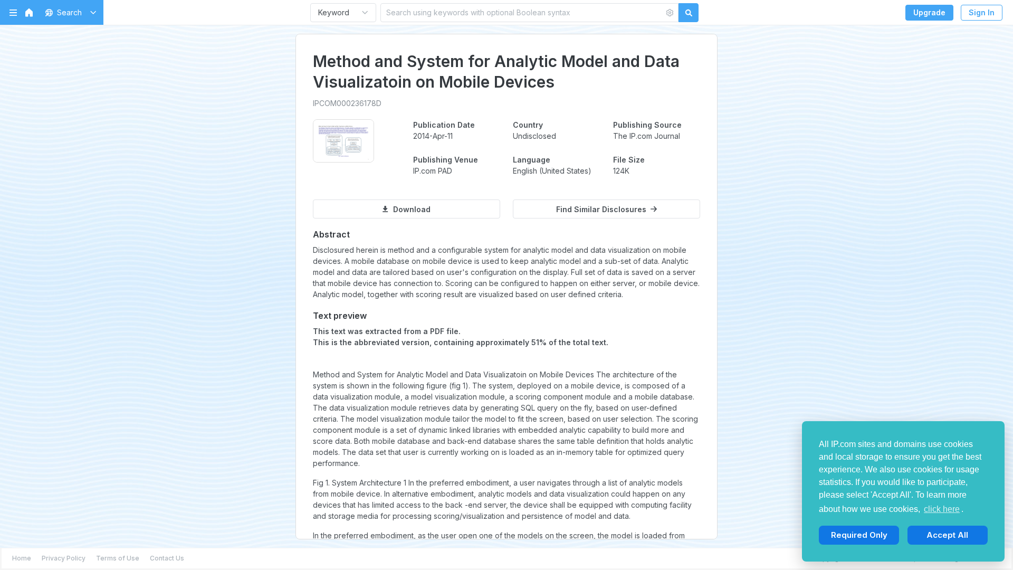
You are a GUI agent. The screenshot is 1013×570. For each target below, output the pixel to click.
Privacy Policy (63, 558)
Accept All (947, 535)
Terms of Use (117, 558)
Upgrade (929, 12)
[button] (69, 12)
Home (21, 558)
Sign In (982, 12)
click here (942, 509)
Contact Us (167, 558)
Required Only (859, 535)
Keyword (333, 12)
